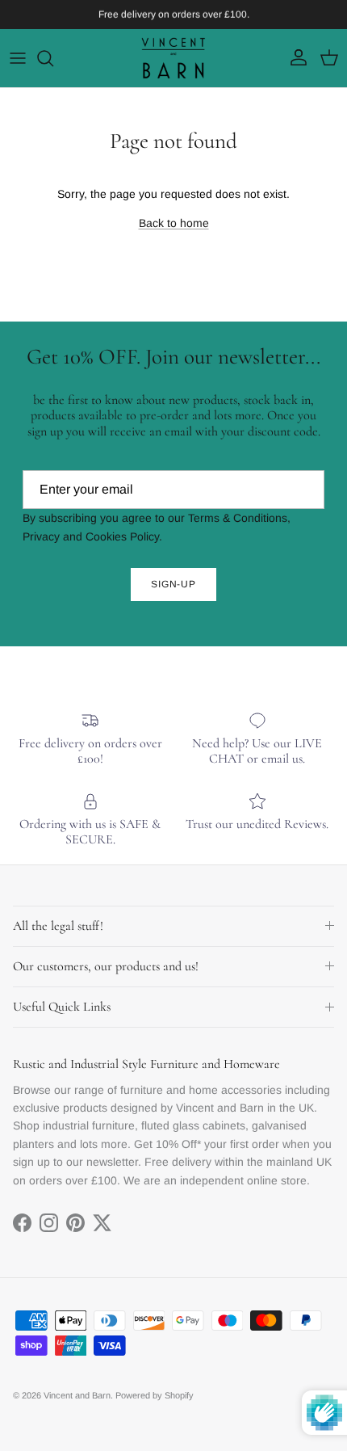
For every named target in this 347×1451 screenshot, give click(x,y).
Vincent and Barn (77, 1395)
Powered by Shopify (154, 1395)
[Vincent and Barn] (173, 58)
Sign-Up (174, 584)
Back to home (174, 223)
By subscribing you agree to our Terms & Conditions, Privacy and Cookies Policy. (157, 526)
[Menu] (18, 58)
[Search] (53, 58)
